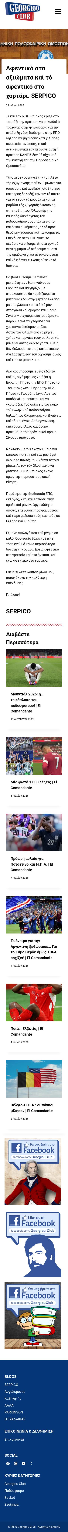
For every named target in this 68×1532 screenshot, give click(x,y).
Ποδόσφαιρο (14, 1491)
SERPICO (11, 1385)
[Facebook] (8, 1463)
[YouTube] (23, 1463)
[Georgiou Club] (22, 12)
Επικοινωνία (14, 1439)
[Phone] (31, 1463)
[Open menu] (58, 11)
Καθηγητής (13, 1398)
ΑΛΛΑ (9, 1405)
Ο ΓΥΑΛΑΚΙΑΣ (15, 1419)
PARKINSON (14, 1412)
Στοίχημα (12, 1504)
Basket (10, 1497)
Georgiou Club (15, 1484)
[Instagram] (15, 1463)
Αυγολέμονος (15, 1392)
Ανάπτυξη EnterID (49, 1527)
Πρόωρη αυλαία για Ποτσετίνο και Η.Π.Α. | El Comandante (32, 864)
